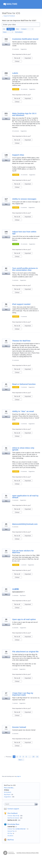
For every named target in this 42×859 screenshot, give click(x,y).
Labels (15, 73)
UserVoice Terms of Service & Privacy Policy (28, 852)
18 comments (15, 131)
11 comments (15, 360)
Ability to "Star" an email (23, 411)
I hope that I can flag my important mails (22, 694)
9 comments (24, 207)
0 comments (15, 526)
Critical (18, 61)
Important (29, 58)
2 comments (24, 387)
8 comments (24, 471)
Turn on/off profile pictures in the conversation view (25, 269)
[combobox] (20, 804)
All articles (10, 835)
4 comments (24, 316)
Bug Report (23, 595)
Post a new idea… (9, 787)
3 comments (15, 280)
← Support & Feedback (8, 16)
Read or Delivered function (24, 384)
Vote (6, 44)
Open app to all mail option (24, 619)
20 (33, 756)
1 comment (23, 564)
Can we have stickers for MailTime (23, 552)
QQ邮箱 (15, 589)
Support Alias (18, 155)
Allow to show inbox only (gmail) (23, 449)
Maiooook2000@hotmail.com (25, 524)
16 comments (24, 89)
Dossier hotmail (19, 727)
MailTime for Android (13, 818)
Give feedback (13, 813)
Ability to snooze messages (24, 199)
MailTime (11, 840)
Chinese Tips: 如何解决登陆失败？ (17, 829)
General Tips (11, 831)
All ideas (6, 790)
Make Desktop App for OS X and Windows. (24, 114)
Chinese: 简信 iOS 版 (13, 815)
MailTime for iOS (12, 820)
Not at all (18, 58)
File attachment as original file (25, 652)
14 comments (24, 174)
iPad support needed (21, 304)
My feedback (18, 32)
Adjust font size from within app (24, 233)
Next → (21, 760)
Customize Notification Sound (25, 39)
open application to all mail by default (25, 497)
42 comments (15, 49)
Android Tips (11, 826)
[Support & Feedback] (21, 4)
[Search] (36, 804)
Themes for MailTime (21, 341)
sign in (19, 776)
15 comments (24, 244)
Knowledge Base (13, 824)
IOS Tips (10, 833)
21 (37, 756)
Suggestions (24, 49)
